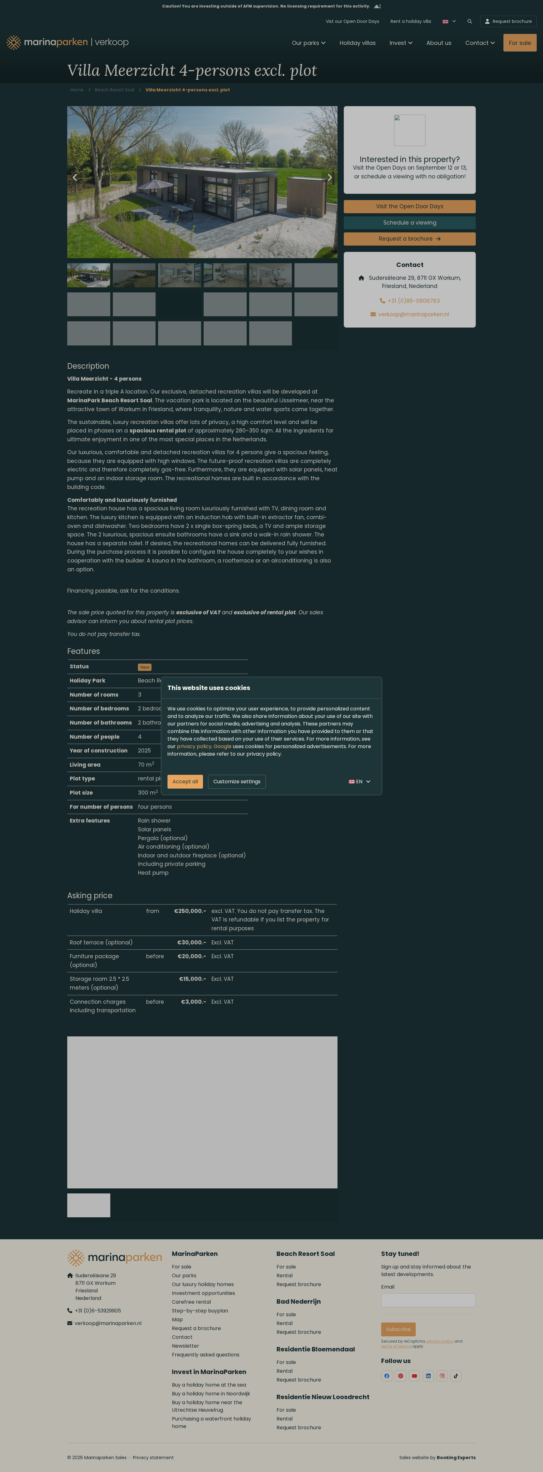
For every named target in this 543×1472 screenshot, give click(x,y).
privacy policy (194, 746)
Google (223, 746)
